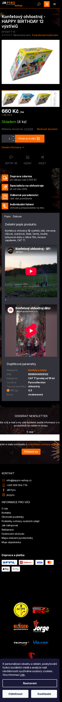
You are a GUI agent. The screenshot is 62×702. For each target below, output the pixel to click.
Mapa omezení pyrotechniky (17, 538)
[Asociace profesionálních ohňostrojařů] (21, 609)
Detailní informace (11, 147)
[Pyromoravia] (41, 609)
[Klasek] (21, 626)
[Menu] (54, 4)
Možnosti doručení (47, 129)
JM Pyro (11, 490)
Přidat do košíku (27, 138)
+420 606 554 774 (17, 485)
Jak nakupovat (10, 525)
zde (22, 674)
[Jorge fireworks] (41, 626)
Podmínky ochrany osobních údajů (20, 521)
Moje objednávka (11, 542)
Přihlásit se (31, 451)
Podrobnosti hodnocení (45, 35)
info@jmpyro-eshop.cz (19, 480)
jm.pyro (11, 495)
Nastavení (30, 683)
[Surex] (31, 657)
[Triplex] (21, 642)
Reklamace (8, 529)
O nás (5, 508)
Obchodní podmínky (13, 516)
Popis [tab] (7, 216)
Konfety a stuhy (37, 370)
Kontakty (6, 512)
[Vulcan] (41, 642)
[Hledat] (39, 4)
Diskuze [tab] (17, 216)
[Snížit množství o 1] (13, 140)
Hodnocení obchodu (13, 533)
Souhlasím (44, 694)
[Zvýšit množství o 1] (13, 137)
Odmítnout (15, 694)
